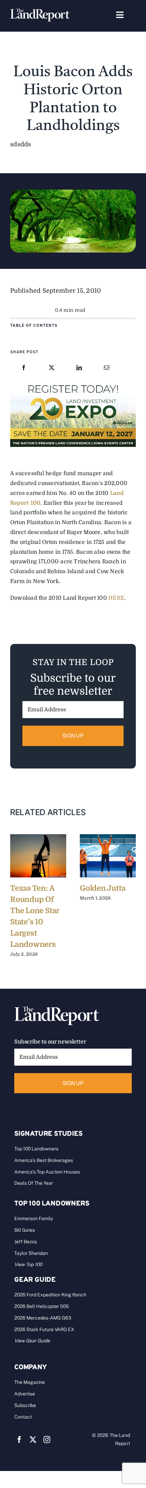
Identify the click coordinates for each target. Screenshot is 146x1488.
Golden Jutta (102, 888)
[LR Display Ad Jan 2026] (73, 383)
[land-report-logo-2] (40, 11)
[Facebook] (24, 368)
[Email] (107, 368)
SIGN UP (73, 735)
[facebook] (19, 1439)
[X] (51, 368)
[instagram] (46, 1439)
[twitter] (33, 1439)
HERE (116, 598)
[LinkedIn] (79, 368)
